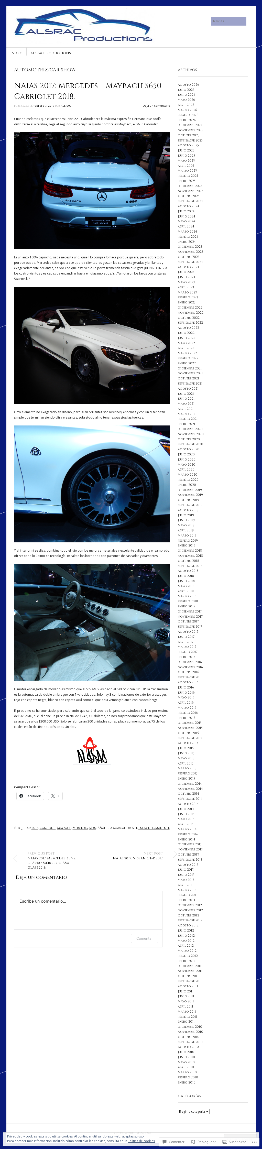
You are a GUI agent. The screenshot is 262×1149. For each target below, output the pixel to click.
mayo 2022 (186, 343)
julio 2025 (186, 150)
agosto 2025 (188, 145)
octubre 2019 (188, 500)
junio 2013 (186, 875)
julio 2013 (186, 870)
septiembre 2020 (190, 444)
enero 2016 (186, 718)
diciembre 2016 (190, 662)
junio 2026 (186, 95)
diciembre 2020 (190, 429)
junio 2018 (186, 581)
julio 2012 (186, 930)
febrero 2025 (188, 176)
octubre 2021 (188, 378)
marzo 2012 (187, 951)
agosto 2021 (188, 389)
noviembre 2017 (190, 617)
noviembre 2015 (190, 728)
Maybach (64, 828)
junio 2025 (186, 156)
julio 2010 (186, 1052)
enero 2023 (186, 302)
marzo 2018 (187, 596)
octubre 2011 (188, 976)
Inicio (16, 53)
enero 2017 (186, 657)
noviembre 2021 (190, 373)
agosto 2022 (188, 328)
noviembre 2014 (190, 789)
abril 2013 (185, 885)
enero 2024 (187, 242)
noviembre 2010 (190, 1032)
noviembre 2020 (191, 434)
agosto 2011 (188, 986)
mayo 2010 (186, 1062)
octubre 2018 (188, 561)
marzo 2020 (187, 475)
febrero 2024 (188, 237)
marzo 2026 (187, 110)
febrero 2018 (188, 601)
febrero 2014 (188, 834)
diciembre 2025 (190, 125)
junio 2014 (186, 814)
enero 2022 (187, 363)
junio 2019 (186, 520)
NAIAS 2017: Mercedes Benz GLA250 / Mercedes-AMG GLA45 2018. (51, 860)
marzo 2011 (187, 1012)
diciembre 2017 (190, 611)
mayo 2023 (186, 282)
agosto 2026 (188, 85)
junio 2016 (186, 693)
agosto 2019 (188, 510)
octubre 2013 (188, 854)
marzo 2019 (187, 535)
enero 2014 (186, 839)
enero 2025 (186, 181)
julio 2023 (186, 272)
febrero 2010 (188, 1077)
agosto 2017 (188, 632)
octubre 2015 (188, 733)
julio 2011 (185, 991)
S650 (92, 828)
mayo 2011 (186, 1001)
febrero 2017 (188, 652)
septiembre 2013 (190, 860)
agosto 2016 (188, 682)
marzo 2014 (187, 829)
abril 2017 (185, 642)
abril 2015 (185, 763)
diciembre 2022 (190, 307)
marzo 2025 (187, 171)
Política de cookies (141, 1141)
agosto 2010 (188, 1047)
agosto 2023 (188, 267)
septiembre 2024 (190, 201)
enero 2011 (186, 1022)
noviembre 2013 (190, 849)
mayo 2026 (186, 100)
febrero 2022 (188, 358)
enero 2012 (186, 961)
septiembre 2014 (190, 799)
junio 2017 (186, 637)
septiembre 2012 (190, 920)
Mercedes (80, 828)
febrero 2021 (188, 419)
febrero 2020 (188, 480)
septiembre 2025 (190, 140)
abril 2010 (186, 1067)
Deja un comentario (156, 105)
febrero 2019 (188, 541)
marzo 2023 (187, 292)
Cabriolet (48, 828)
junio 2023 (186, 277)
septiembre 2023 (190, 262)
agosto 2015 (188, 743)
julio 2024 (186, 211)
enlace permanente (154, 828)
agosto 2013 (188, 865)
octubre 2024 (189, 196)
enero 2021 (186, 424)
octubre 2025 (188, 135)
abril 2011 (185, 1006)
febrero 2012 (188, 956)
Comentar (144, 938)
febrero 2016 (188, 713)
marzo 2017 (187, 647)
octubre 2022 (189, 318)
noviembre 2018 (190, 556)
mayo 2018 (186, 586)
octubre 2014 (188, 794)
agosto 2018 (188, 571)
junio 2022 (186, 338)
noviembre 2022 (190, 313)
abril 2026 (186, 105)
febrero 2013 (188, 895)
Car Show (63, 70)
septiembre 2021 (190, 383)
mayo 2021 (186, 404)
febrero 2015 (188, 773)
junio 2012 (186, 936)
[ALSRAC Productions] (92, 25)
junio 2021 (186, 399)
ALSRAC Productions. (50, 53)
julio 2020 (186, 454)
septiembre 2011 (190, 981)
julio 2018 (186, 576)
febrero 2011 (187, 1017)
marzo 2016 (187, 708)
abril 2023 (186, 287)
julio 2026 (186, 90)
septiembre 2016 (190, 677)
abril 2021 (186, 409)
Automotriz (31, 70)
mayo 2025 (186, 161)
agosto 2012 (188, 925)
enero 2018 (186, 606)
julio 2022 (186, 333)
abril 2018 (186, 591)
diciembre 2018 (190, 551)
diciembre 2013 (190, 844)
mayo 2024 (186, 221)
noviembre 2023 (190, 252)
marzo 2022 (187, 353)
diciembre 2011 (189, 966)
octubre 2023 (188, 257)
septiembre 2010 (190, 1042)
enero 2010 (186, 1082)
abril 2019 (186, 530)
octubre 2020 (189, 439)
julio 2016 (186, 687)
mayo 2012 (186, 941)
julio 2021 (186, 394)
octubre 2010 (188, 1037)
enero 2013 (186, 900)
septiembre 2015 (190, 738)
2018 (34, 828)
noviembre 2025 (190, 130)
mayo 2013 (186, 880)
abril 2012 (186, 946)
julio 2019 (186, 515)
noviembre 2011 (190, 971)
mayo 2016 (186, 697)
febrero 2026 (188, 115)
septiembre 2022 (190, 323)
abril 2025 (186, 166)
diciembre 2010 (190, 1027)
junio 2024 (186, 216)
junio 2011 (186, 996)
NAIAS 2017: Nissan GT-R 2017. (138, 856)
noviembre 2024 (190, 191)
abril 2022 (186, 348)
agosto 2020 (188, 449)
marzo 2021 (187, 414)
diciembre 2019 (190, 490)
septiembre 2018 (190, 566)
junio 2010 (186, 1057)
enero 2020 (187, 485)
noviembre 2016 (190, 667)
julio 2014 (186, 809)
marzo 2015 (187, 768)
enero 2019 (186, 545)
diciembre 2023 (190, 247)
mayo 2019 (186, 525)
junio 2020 (186, 459)
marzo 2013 (187, 890)
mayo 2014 (186, 819)
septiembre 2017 (190, 627)
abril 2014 (186, 824)
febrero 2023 (188, 297)
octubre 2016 (188, 672)
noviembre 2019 (190, 495)
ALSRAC (66, 105)
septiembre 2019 (190, 505)
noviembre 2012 (190, 910)
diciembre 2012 (190, 905)
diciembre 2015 (190, 723)
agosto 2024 (188, 206)
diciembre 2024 (190, 186)
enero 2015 (186, 778)
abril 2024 (186, 226)
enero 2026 (187, 120)
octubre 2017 (188, 621)
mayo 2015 (186, 758)
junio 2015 (186, 753)
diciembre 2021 (190, 368)
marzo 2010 (187, 1072)
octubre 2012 (188, 915)
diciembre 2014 (190, 784)
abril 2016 (186, 703)
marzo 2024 (187, 231)
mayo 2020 (186, 465)
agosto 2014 (188, 804)
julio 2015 (186, 748)
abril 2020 (186, 469)
